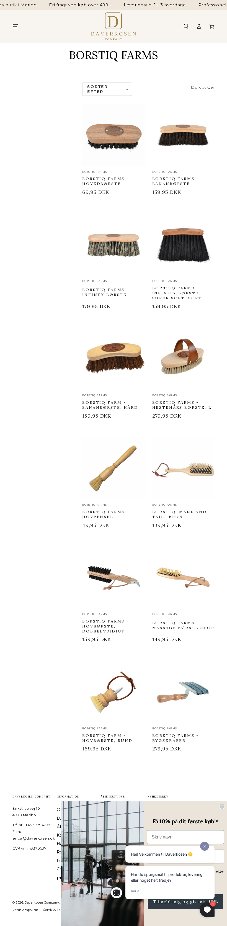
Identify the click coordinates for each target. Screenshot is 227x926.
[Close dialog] (222, 806)
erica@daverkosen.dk (33, 838)
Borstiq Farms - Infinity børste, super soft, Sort (177, 292)
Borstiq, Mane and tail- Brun (179, 514)
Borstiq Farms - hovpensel (105, 514)
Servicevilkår (53, 910)
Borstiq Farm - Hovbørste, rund (107, 738)
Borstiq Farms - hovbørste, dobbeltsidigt (105, 626)
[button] (185, 26)
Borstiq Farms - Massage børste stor (183, 625)
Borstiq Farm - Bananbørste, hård (110, 405)
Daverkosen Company (42, 902)
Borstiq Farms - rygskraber (175, 738)
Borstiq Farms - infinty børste (105, 292)
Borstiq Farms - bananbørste (175, 181)
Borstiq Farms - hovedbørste (105, 181)
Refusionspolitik (25, 910)
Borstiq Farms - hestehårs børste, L (182, 405)
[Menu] (15, 26)
